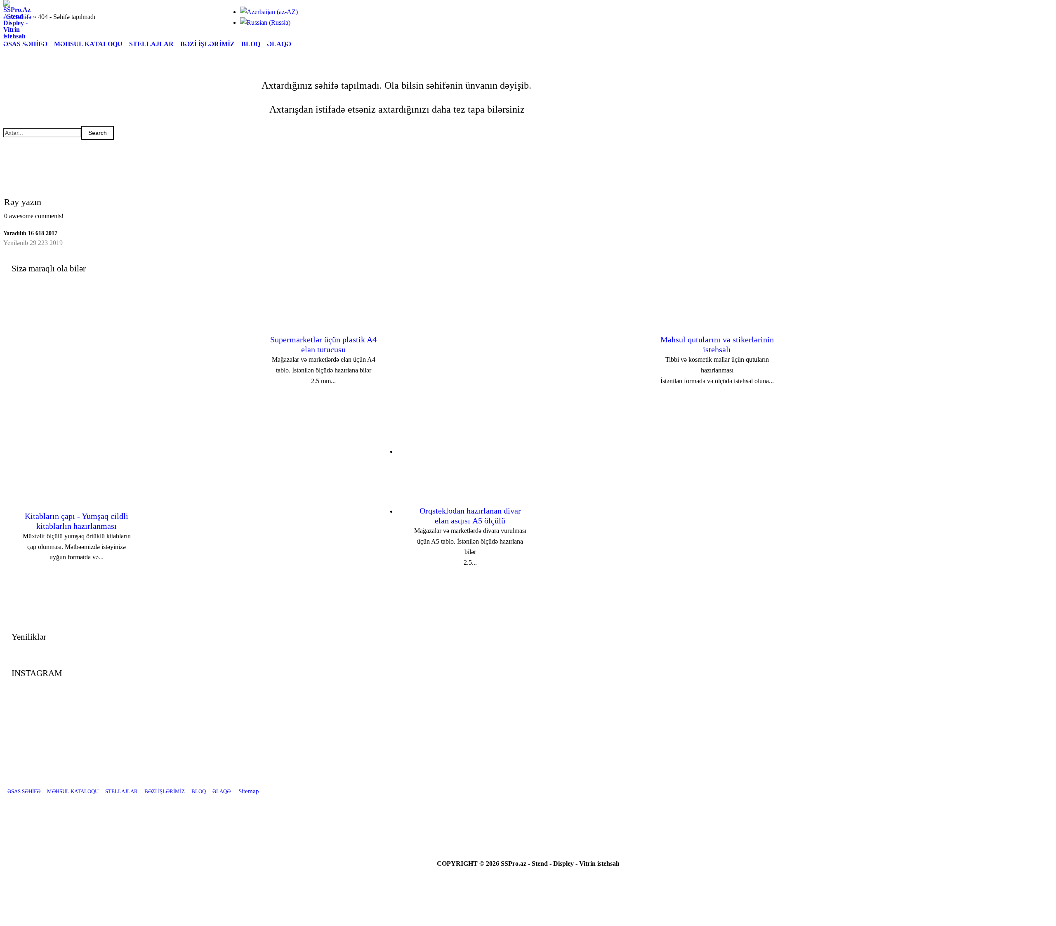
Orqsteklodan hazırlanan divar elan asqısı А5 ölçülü (470, 515)
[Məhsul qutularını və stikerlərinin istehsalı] (520, 451)
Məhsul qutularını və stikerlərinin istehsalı (717, 344)
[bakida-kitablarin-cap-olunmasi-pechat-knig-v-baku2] (386, 468)
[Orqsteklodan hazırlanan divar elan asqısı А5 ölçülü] (667, 627)
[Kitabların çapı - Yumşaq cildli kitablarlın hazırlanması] (273, 627)
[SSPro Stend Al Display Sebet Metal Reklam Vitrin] (17, 36)
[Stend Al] (507, 818)
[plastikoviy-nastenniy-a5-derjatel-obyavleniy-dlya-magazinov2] (779, 468)
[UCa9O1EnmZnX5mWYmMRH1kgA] (528, 818)
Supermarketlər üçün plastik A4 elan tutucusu (323, 344)
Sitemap (248, 791)
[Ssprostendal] (548, 818)
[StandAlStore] (486, 818)
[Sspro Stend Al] (569, 818)
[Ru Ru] (265, 22)
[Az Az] (269, 11)
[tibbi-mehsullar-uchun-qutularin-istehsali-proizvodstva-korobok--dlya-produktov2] (408, 292)
